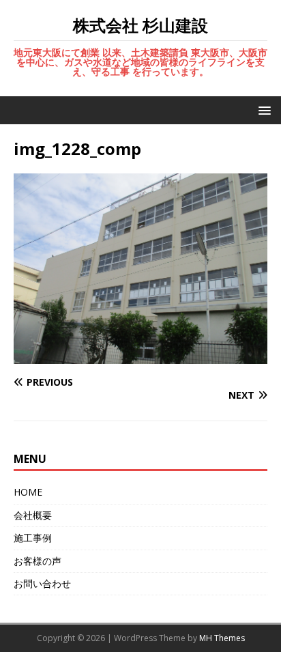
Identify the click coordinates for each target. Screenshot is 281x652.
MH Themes (222, 638)
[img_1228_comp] (140, 355)
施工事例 (33, 537)
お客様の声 (37, 560)
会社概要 (33, 515)
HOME (28, 491)
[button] (262, 109)
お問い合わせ (42, 583)
